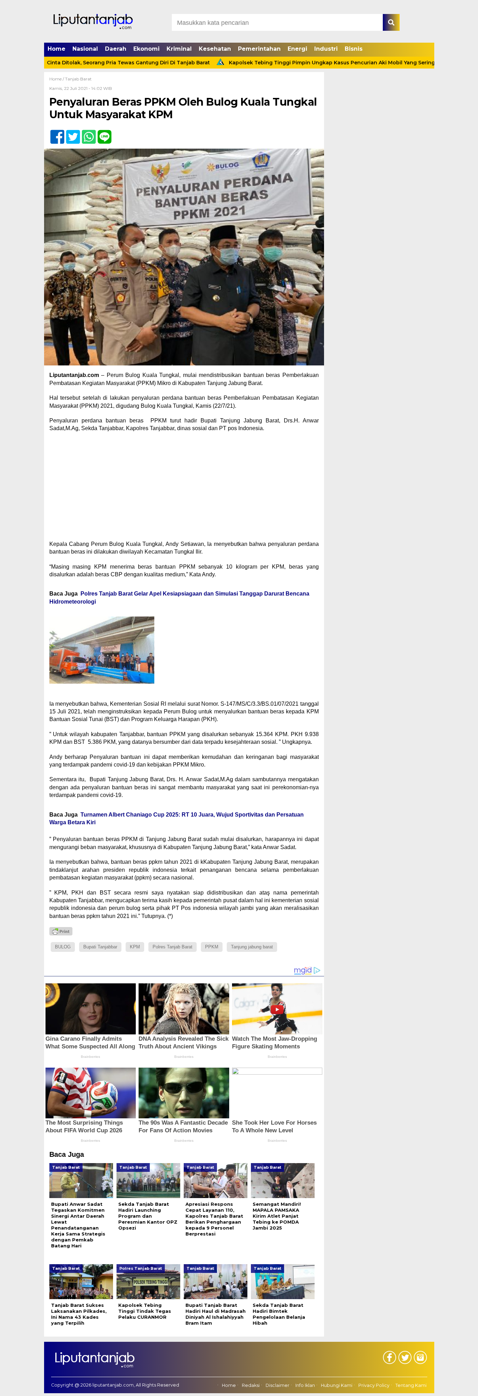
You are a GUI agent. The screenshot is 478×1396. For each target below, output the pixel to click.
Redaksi (251, 1385)
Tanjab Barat (78, 78)
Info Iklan (305, 1385)
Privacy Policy (373, 1385)
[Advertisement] (184, 488)
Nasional (85, 48)
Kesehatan (215, 48)
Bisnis (354, 48)
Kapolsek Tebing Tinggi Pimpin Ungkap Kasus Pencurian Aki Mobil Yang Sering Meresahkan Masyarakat (320, 62)
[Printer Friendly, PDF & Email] (60, 931)
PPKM (211, 946)
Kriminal (179, 48)
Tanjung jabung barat (252, 946)
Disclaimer (277, 1385)
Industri (326, 48)
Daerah (115, 48)
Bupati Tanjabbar (100, 946)
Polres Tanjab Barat (172, 946)
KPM (135, 946)
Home (56, 48)
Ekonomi (146, 48)
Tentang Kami (411, 1385)
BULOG (63, 946)
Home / (57, 78)
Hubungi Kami (336, 1385)
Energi (297, 48)
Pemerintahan (259, 48)
